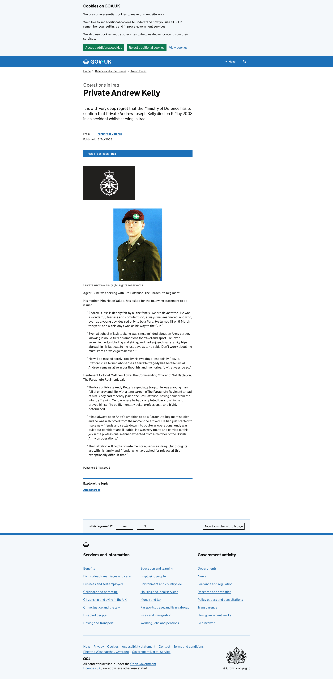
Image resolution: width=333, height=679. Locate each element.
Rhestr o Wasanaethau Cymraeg (106, 652)
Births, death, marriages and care (107, 576)
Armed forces (138, 71)
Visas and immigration (155, 615)
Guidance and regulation (215, 584)
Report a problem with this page (224, 526)
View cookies (178, 47)
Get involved (206, 623)
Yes (128, 526)
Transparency (207, 607)
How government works (214, 615)
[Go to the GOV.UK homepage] (97, 61)
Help (86, 647)
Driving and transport (98, 623)
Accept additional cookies (103, 48)
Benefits (89, 568)
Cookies (113, 647)
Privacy (98, 647)
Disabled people (94, 615)
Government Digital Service (151, 652)
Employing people (153, 576)
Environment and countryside (161, 584)
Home (87, 71)
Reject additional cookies (146, 48)
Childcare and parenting (100, 592)
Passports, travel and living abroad (165, 607)
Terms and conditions (189, 647)
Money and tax (150, 600)
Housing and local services (159, 592)
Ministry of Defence (109, 133)
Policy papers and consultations (220, 600)
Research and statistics (214, 592)
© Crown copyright (236, 668)
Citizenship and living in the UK (105, 600)
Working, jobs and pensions (159, 623)
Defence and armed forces (110, 71)
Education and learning (156, 568)
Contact (164, 647)
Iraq (113, 153)
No (149, 526)
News (202, 576)
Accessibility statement (138, 647)
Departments (207, 568)
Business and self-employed (103, 584)
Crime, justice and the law (101, 607)
